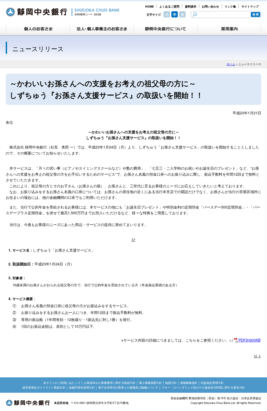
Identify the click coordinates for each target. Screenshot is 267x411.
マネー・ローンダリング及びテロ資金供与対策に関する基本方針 (203, 387)
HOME (149, 6)
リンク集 (230, 6)
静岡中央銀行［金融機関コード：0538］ (63, 12)
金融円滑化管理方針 (82, 387)
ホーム (231, 64)
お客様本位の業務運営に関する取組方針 (110, 382)
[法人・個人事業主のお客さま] (102, 28)
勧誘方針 (171, 382)
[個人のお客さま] (38, 28)
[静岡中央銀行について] (165, 28)
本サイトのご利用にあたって (62, 382)
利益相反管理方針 (212, 382)
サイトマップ (250, 6)
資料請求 (190, 6)
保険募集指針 (188, 382)
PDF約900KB (249, 340)
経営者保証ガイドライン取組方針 (43, 387)
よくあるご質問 (169, 6)
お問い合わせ (210, 6)
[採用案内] (229, 28)
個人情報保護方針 (150, 382)
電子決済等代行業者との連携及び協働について (128, 387)
